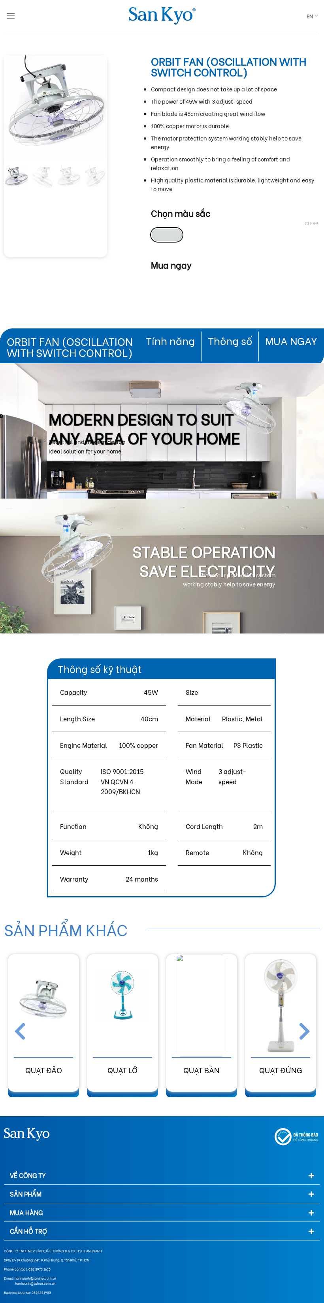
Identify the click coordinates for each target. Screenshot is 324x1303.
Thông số (230, 340)
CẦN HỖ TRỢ (28, 1230)
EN (310, 15)
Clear (311, 223)
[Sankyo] (162, 16)
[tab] (162, 1175)
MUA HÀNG (26, 1212)
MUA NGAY (291, 340)
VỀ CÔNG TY (28, 1175)
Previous (24, 1029)
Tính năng (170, 340)
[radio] (167, 235)
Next (300, 1029)
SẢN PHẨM (25, 1193)
